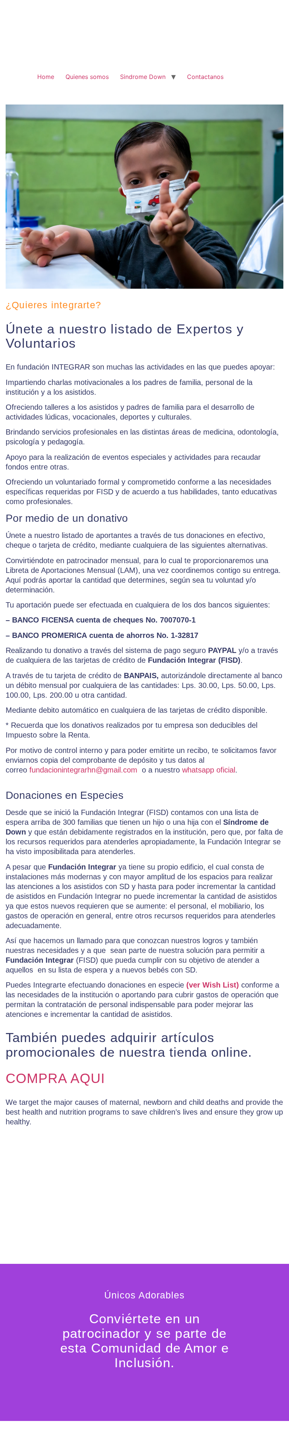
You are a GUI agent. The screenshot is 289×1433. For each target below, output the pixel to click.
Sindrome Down (143, 76)
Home (45, 76)
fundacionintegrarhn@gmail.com (83, 770)
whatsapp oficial (208, 770)
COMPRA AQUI (55, 1078)
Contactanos (205, 76)
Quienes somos (87, 76)
